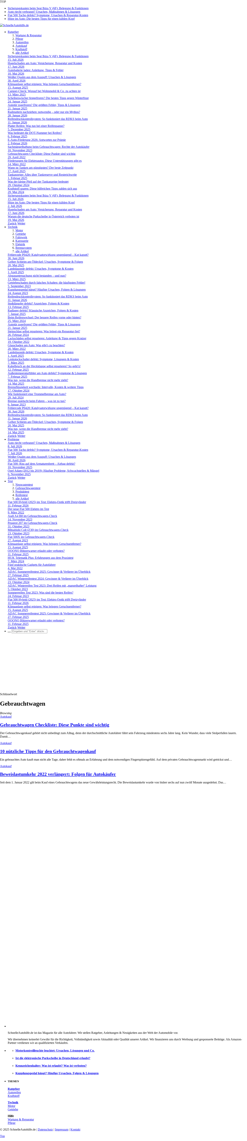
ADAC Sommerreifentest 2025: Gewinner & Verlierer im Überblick (49, 571)
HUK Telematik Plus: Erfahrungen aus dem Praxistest (40, 557)
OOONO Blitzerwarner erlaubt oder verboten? (36, 550)
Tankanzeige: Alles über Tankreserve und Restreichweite (42, 174)
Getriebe (20, 233)
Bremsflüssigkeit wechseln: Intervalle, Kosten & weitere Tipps (46, 387)
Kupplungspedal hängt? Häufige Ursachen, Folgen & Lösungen (47, 289)
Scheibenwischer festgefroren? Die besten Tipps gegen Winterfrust (48, 98)
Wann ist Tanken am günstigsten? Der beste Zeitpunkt (40, 167)
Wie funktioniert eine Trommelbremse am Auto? (37, 394)
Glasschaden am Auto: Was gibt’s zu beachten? (36, 345)
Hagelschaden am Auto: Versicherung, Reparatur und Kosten (45, 63)
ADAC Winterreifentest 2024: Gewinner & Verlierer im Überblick (48, 578)
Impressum (61, 1129)
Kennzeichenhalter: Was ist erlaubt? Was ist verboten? (51, 1065)
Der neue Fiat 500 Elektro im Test (28, 509)
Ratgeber (13, 31)
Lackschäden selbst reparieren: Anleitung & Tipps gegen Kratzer (47, 338)
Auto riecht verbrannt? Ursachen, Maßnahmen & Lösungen (44, 11)
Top (2, 1136)
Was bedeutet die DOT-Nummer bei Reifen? (35, 132)
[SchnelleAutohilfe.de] (14, 25)
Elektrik (20, 244)
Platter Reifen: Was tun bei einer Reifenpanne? (36, 126)
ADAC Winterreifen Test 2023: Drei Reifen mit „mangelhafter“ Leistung (52, 585)
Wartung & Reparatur (28, 35)
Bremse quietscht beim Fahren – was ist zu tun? (37, 401)
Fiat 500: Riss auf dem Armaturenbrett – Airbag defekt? (41, 463)
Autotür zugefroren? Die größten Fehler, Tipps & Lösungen (44, 105)
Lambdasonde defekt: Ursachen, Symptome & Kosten (41, 268)
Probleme (13, 439)
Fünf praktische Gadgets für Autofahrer (32, 564)
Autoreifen (22, 42)
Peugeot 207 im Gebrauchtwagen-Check (32, 523)
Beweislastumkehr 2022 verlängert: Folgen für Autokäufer (58, 774)
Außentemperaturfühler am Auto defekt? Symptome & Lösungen (47, 373)
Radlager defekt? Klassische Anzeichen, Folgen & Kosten (43, 310)
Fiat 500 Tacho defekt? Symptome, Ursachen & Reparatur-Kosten (48, 15)
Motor (19, 230)
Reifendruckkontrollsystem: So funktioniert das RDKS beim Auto (48, 119)
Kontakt (75, 1129)
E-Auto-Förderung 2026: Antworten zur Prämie (37, 139)
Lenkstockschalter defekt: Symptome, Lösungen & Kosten (43, 359)
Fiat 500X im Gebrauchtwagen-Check (31, 536)
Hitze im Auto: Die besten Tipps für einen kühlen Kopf (41, 18)
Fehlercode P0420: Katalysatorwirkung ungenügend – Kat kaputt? (48, 254)
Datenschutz (45, 1129)
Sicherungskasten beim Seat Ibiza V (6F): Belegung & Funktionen (48, 8)
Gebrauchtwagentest (27, 488)
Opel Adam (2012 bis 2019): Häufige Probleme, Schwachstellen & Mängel (53, 470)
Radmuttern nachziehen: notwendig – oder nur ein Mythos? (44, 112)
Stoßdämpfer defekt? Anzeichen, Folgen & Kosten (38, 303)
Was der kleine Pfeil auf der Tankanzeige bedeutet (38, 181)
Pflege (19, 38)
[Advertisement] (123, 663)
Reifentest (21, 495)
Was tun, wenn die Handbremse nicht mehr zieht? (38, 380)
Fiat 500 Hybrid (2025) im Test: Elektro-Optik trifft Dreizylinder (47, 502)
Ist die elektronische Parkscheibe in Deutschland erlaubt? (52, 1058)
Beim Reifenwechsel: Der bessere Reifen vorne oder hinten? (44, 317)
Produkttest (22, 491)
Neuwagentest (24, 484)
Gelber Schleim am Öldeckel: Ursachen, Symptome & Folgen (45, 261)
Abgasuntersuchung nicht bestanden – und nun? (37, 275)
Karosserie (21, 240)
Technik (13, 227)
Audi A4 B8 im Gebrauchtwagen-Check (32, 516)
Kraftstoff (21, 49)
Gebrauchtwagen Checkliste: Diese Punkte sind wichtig (41, 153)
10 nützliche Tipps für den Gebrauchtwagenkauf (48, 751)
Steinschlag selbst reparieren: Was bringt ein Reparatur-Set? (44, 331)
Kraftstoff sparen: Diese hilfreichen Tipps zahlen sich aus (42, 188)
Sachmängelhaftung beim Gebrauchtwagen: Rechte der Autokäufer (48, 146)
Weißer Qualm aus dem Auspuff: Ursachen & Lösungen (42, 77)
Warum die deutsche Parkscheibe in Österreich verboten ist (43, 216)
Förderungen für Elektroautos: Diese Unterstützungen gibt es (45, 160)
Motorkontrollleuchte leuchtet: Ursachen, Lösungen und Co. (55, 1050)
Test (10, 481)
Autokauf (21, 45)
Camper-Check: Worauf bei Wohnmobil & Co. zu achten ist (44, 91)
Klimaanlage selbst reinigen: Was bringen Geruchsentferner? (44, 84)
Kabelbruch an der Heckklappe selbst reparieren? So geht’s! (44, 366)
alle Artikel (22, 52)
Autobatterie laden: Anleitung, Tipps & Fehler (35, 70)
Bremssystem (23, 247)
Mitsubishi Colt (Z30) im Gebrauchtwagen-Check (38, 530)
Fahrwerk (21, 237)
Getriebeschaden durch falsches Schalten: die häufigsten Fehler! (46, 282)
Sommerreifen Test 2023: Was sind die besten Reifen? (40, 592)
